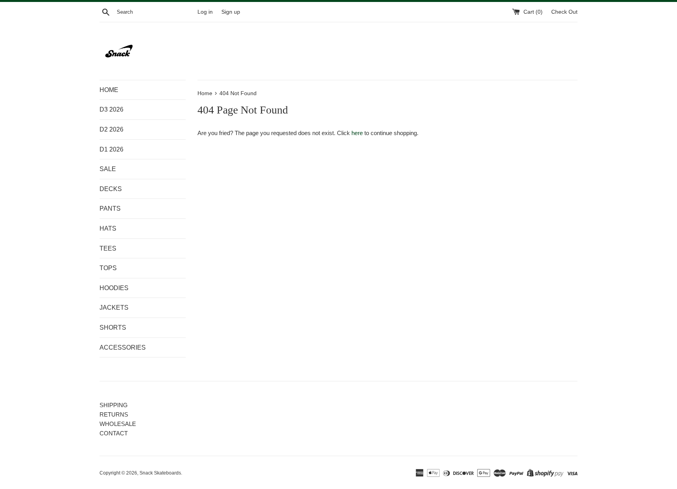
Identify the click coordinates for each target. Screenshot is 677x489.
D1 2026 (111, 149)
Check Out (564, 12)
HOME (109, 90)
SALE (108, 169)
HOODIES (114, 288)
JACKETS (114, 307)
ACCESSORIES (123, 347)
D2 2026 (111, 129)
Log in (205, 12)
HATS (108, 228)
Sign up (230, 12)
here (357, 133)
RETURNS (114, 414)
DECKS (111, 189)
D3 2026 (111, 109)
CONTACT (114, 433)
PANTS (110, 208)
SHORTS (113, 327)
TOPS (108, 268)
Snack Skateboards (160, 473)
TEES (108, 248)
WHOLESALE (118, 423)
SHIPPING (114, 405)
